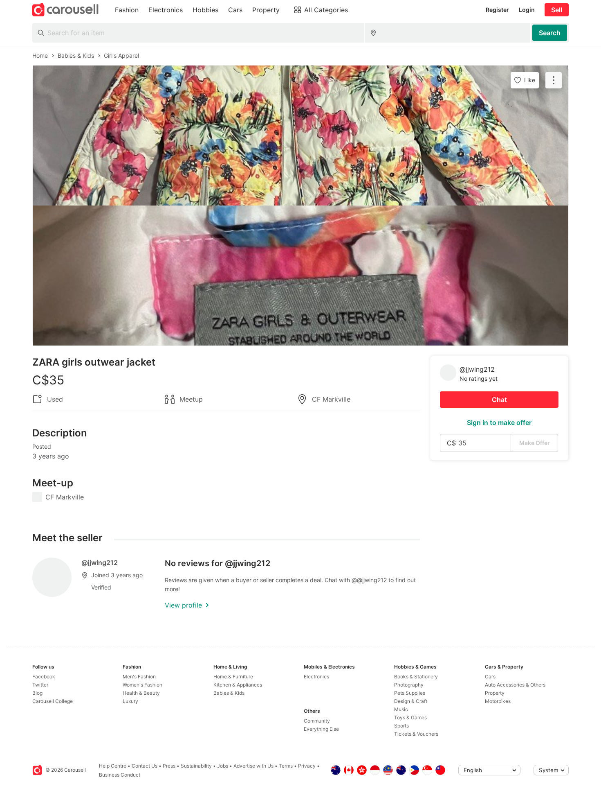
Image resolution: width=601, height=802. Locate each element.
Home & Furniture (233, 676)
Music (401, 709)
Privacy (307, 766)
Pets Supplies (409, 693)
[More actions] (553, 80)
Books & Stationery (416, 676)
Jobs (222, 766)
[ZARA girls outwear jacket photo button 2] (300, 276)
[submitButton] (549, 33)
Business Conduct (119, 775)
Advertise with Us (253, 766)
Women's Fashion (142, 685)
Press (169, 766)
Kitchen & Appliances (237, 685)
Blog (37, 693)
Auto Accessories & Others (515, 685)
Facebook (43, 676)
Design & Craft (410, 701)
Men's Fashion (139, 676)
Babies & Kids (228, 693)
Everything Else (321, 729)
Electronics (316, 676)
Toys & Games (410, 717)
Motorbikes (498, 701)
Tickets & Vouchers (416, 734)
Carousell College (52, 701)
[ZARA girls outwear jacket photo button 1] (300, 136)
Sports (401, 726)
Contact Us (144, 766)
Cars (490, 676)
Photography (409, 685)
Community (317, 721)
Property (495, 693)
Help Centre (112, 766)
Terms (286, 766)
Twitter (40, 685)
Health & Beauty (141, 693)
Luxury (130, 701)
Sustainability (196, 766)
